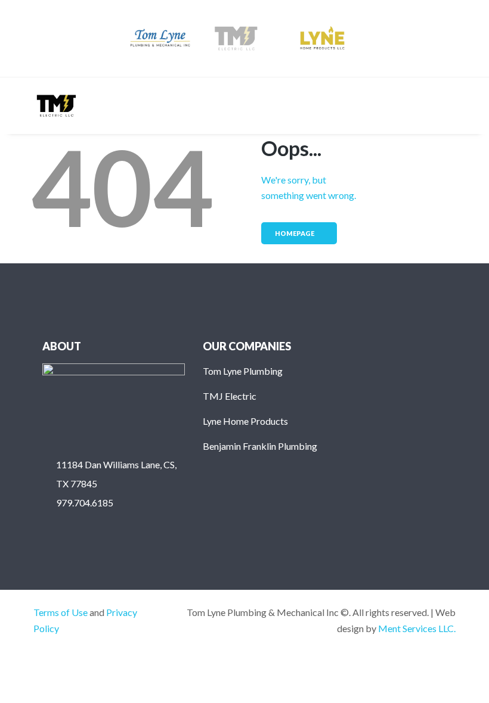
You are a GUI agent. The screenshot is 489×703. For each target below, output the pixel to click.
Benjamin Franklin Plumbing (260, 446)
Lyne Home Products (245, 421)
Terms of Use (60, 612)
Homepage (294, 233)
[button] (446, 105)
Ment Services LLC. (417, 628)
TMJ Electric (229, 396)
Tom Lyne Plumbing (243, 371)
